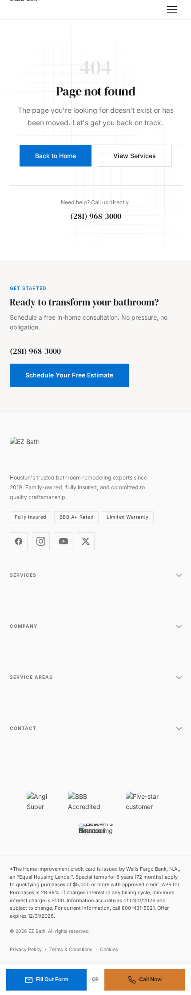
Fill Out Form (52, 979)
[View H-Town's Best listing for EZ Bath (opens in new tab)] (96, 833)
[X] (86, 541)
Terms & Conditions (70, 949)
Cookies (109, 949)
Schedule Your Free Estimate (69, 375)
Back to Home (55, 155)
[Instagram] (41, 541)
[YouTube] (63, 541)
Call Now (150, 979)
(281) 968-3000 (95, 216)
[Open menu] (172, 10)
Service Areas (31, 677)
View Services (134, 155)
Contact (23, 728)
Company (23, 626)
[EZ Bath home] (36, 10)
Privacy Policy (26, 949)
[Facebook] (19, 541)
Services (23, 575)
